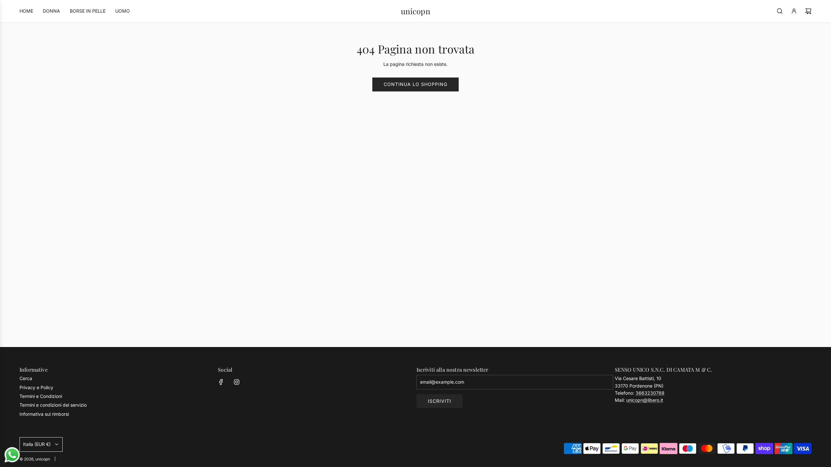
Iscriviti (439, 401)
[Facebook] (221, 382)
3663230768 (650, 393)
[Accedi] (794, 11)
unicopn (415, 11)
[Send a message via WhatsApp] (12, 455)
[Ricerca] (780, 11)
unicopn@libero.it (644, 400)
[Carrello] (808, 11)
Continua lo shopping (415, 84)
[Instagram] (236, 382)
